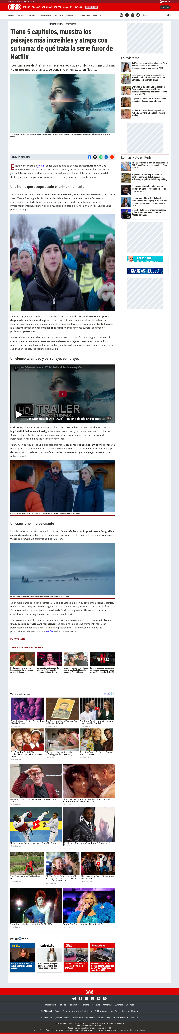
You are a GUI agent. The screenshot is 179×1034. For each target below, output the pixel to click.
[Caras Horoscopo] (145, 273)
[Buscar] (168, 15)
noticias (22, 946)
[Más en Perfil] (24, 939)
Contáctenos (77, 1017)
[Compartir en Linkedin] (106, 157)
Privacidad (90, 1017)
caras (76, 946)
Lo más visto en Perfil (136, 157)
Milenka (21, 15)
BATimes (130, 1004)
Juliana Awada (45, 15)
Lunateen (119, 1004)
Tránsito (134, 1017)
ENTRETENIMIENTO (56, 24)
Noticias (26, 7)
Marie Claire (73, 1004)
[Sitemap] (105, 998)
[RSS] (98, 998)
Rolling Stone (101, 1011)
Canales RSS (46, 1017)
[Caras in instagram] (121, 15)
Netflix (41, 165)
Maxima (134, 1011)
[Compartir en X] (95, 157)
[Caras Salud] (145, 261)
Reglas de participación (117, 1017)
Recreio (125, 1011)
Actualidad (47, 7)
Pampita (11, 15)
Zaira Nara (97, 15)
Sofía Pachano (84, 15)
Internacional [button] (76, 7)
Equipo (101, 1017)
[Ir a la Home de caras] (14, 9)
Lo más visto (130, 58)
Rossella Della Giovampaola (65, 15)
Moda (65, 7)
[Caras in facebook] (127, 15)
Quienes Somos (62, 1017)
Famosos (36, 7)
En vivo (166, 7)
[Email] (112, 157)
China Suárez (32, 15)
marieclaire (49, 946)
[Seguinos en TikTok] (138, 15)
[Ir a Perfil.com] (165, 2)
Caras (57, 1011)
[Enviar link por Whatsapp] (101, 157)
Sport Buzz (114, 1011)
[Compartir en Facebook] (89, 157)
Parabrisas (107, 1004)
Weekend (96, 1004)
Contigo (66, 1011)
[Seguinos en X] (132, 15)
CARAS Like (91, 7)
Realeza (57, 7)
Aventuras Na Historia (82, 1011)
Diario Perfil (50, 1004)
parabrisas (102, 946)
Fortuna (85, 1004)
